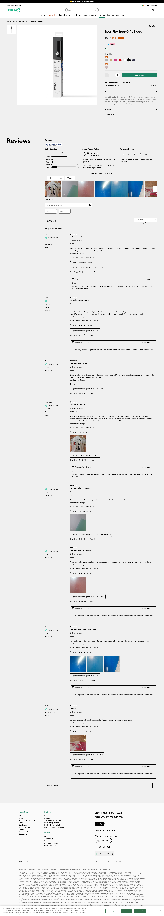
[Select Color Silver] (106, 60)
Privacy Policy (19, 914)
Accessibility (154, 5)
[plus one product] (117, 75)
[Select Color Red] (120, 60)
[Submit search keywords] (96, 10)
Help (148, 5)
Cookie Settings (50, 845)
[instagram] (100, 847)
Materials (14, 21)
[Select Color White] (125, 60)
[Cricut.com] (13, 10)
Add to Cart (139, 75)
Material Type (23, 21)
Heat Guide (18, 5)
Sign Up (99, 824)
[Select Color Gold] (111, 60)
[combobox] (82, 10)
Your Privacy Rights (112, 911)
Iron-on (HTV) (32, 21)
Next (147, 1)
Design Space (10, 5)
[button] (146, 10)
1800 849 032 (112, 830)
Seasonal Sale (52, 15)
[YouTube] (108, 847)
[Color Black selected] (129, 60)
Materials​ (80, 1)
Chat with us (105, 840)
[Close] (161, 911)
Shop (8, 21)
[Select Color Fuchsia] (115, 60)
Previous (17, 1)
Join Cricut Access (118, 15)
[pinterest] (104, 847)
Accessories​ (90, 1)
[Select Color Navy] (134, 60)
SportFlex (41, 21)
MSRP (106, 35)
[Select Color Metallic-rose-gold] (106, 67)
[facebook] (95, 847)
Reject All (126, 911)
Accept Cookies (140, 911)
